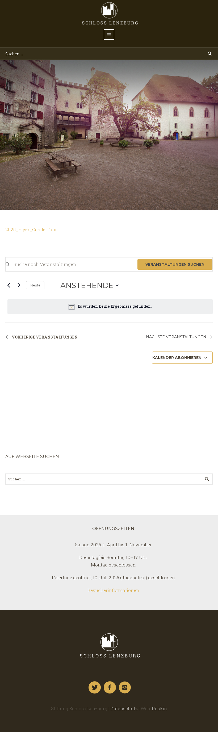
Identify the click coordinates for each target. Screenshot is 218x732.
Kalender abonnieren (177, 357)
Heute (35, 285)
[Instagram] (125, 687)
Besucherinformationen (113, 590)
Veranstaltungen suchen (174, 264)
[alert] (110, 306)
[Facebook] (110, 687)
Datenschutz (124, 708)
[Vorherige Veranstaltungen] (8, 285)
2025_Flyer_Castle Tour (31, 229)
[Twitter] (95, 687)
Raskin (159, 708)
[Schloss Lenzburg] (109, 645)
